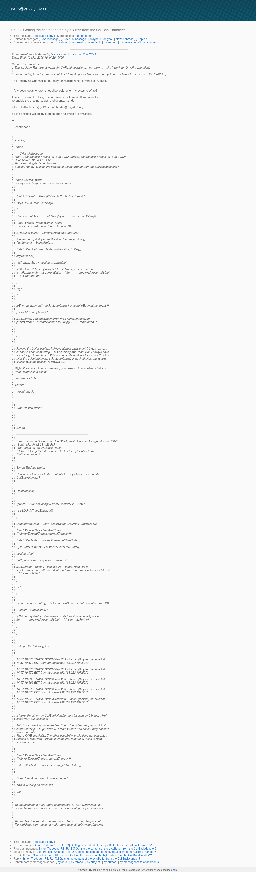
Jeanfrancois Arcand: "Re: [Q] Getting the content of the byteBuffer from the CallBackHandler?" (97, 852)
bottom (85, 36)
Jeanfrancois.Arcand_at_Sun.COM (73, 54)
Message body (44, 36)
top (78, 36)
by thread (77, 42)
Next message (49, 39)
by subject (93, 42)
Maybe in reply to (101, 39)
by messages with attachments (139, 42)
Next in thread (125, 39)
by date (62, 42)
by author (110, 42)
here (175, 869)
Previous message (74, 39)
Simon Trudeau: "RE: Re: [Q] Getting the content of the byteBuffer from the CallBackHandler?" (92, 845)
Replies (142, 39)
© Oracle (82, 869)
